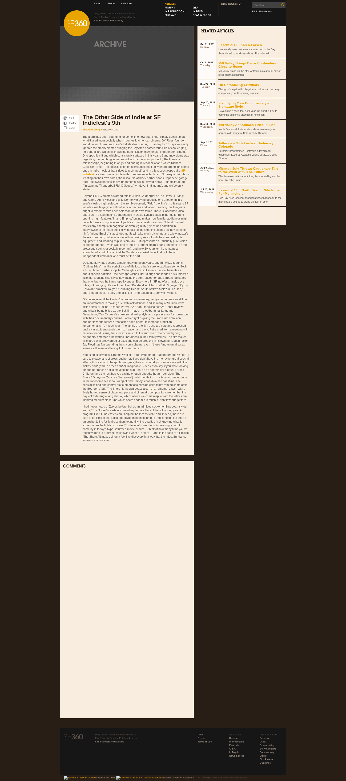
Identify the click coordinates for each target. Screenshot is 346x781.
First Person (266, 759)
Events (111, 3)
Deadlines (265, 762)
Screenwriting (267, 745)
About (97, 3)
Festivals (234, 745)
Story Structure (268, 748)
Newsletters (265, 11)
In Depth (234, 752)
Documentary (267, 752)
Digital (263, 755)
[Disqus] (127, 533)
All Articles (126, 3)
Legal (263, 741)
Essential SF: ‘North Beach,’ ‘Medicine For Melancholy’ (249, 191)
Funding (264, 738)
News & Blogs (236, 755)
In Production (236, 741)
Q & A (232, 748)
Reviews (233, 738)
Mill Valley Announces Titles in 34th (247, 125)
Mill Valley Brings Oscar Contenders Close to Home (247, 64)
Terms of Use (205, 741)
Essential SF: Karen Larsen (240, 45)
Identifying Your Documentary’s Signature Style (243, 104)
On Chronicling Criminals (238, 85)
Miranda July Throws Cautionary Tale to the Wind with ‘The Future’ (248, 170)
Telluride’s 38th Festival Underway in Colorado (248, 144)
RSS (254, 11)
